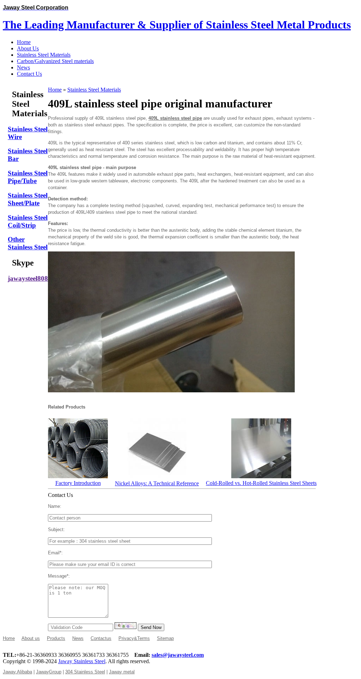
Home (55, 90)
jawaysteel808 (28, 278)
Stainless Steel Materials (94, 90)
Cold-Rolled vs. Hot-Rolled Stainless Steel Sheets (261, 483)
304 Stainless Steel (85, 671)
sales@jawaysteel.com (178, 655)
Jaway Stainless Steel (81, 661)
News (78, 638)
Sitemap (165, 638)
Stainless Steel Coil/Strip (28, 221)
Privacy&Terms (134, 638)
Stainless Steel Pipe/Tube (28, 177)
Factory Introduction (78, 483)
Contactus (101, 638)
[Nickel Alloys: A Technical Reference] (157, 477)
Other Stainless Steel (28, 243)
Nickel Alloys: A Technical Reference (157, 483)
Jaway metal (122, 671)
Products (56, 638)
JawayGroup (48, 671)
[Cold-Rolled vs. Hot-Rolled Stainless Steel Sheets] (261, 476)
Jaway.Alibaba (17, 671)
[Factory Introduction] (78, 476)
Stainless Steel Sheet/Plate (28, 199)
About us (31, 638)
